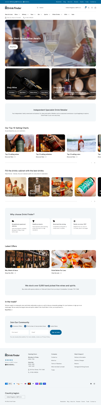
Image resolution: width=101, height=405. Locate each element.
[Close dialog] (66, 184)
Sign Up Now (50, 208)
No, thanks (50, 218)
